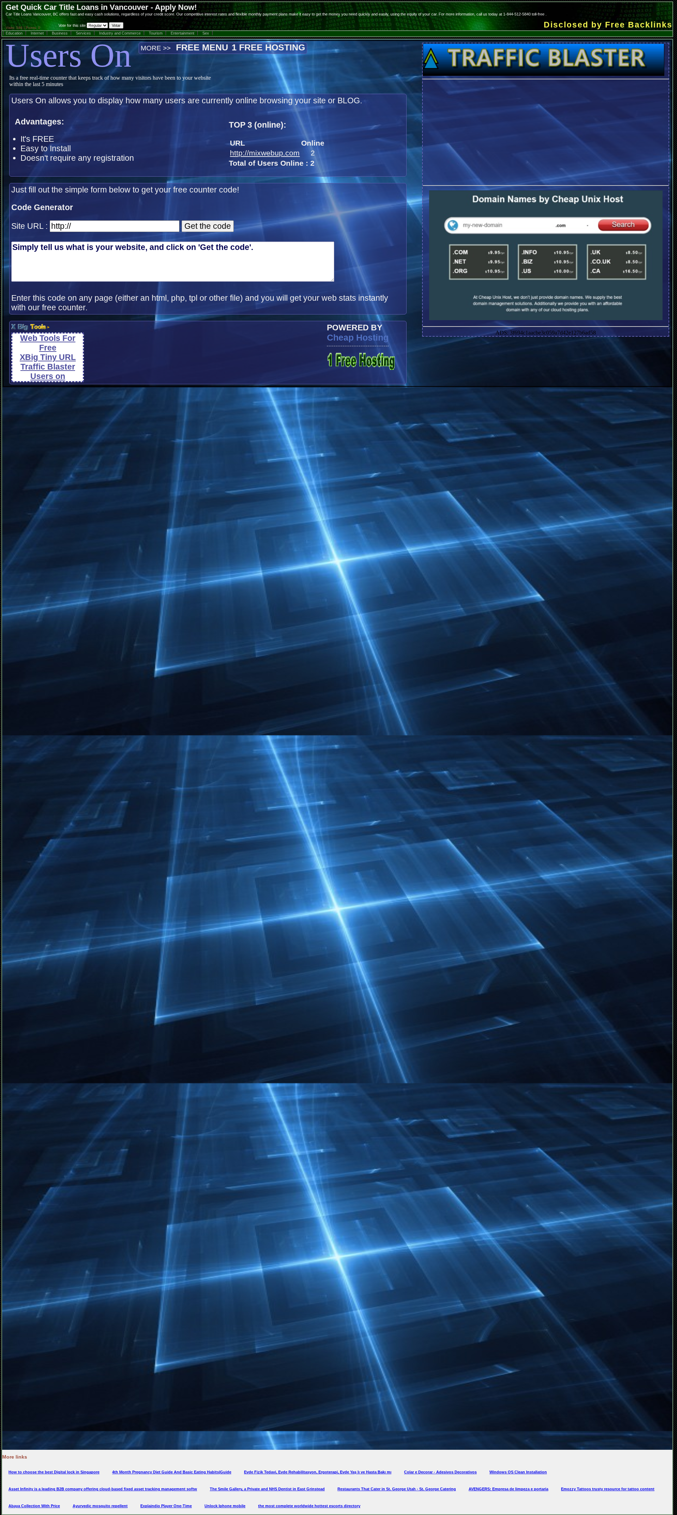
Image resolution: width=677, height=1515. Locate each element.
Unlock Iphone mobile (225, 1506)
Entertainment (182, 33)
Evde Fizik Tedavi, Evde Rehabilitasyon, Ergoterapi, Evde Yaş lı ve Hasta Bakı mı (317, 1472)
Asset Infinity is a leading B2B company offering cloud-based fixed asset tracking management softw (102, 1489)
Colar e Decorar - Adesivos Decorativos (440, 1472)
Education (14, 33)
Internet (37, 33)
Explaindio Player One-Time (166, 1506)
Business (60, 33)
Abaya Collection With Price (34, 1506)
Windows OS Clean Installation (518, 1472)
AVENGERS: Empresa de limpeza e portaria (508, 1489)
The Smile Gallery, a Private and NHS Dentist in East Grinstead (267, 1489)
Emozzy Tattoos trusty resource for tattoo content (607, 1489)
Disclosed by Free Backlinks (608, 24)
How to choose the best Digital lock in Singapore (53, 1472)
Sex (205, 33)
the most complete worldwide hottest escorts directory (309, 1506)
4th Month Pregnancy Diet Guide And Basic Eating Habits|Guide (171, 1472)
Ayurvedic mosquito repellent (100, 1506)
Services (83, 33)
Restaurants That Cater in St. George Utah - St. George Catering (396, 1489)
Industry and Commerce (120, 33)
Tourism (156, 33)
